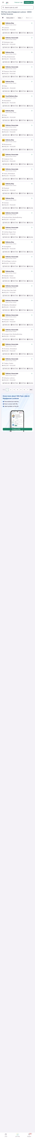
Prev (4, 389)
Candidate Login (29, 2)
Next (31, 389)
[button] (17, 412)
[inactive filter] (3, 18)
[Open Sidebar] (3, 2)
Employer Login (19, 2)
